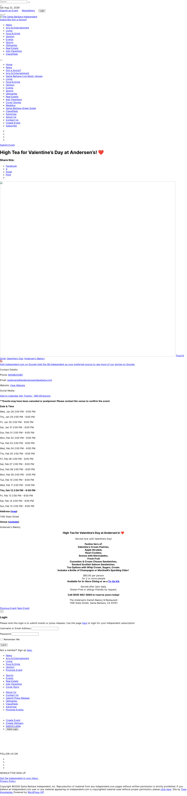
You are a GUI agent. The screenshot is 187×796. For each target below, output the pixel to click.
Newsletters (28, 10)
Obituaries (11, 45)
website (13, 521)
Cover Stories (13, 102)
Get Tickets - (35, 395)
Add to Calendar (9, 395)
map (13, 511)
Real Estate (12, 48)
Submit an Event (9, 10)
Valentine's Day (15, 358)
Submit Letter (13, 726)
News (9, 24)
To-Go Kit (113, 581)
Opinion (10, 36)
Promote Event (14, 670)
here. (29, 650)
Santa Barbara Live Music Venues (24, 76)
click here (166, 789)
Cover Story (12, 686)
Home (9, 64)
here (84, 623)
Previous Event (8, 608)
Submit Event (7, 145)
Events (9, 39)
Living (9, 30)
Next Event (23, 608)
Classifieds (12, 54)
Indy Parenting (14, 51)
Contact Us (12, 119)
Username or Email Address (15, 628)
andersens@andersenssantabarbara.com (29, 380)
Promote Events (15, 709)
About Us (11, 117)
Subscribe (6, 19)
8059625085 (15, 374)
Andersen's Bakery (34, 358)
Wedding (10, 105)
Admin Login (12, 729)
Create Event (13, 122)
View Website (17, 385)
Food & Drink (13, 33)
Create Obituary (15, 723)
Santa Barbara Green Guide (21, 108)
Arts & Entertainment (17, 27)
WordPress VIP (36, 792)
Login (42, 11)
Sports (9, 42)
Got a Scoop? (19, 19)
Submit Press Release (18, 698)
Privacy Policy (8, 781)
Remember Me (11, 639)
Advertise (11, 114)
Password (5, 633)
